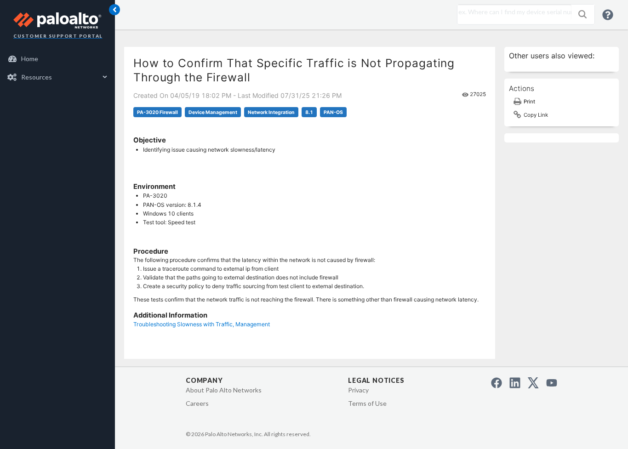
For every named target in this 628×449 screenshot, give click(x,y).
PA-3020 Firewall (157, 112)
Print (529, 101)
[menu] (57, 68)
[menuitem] (57, 59)
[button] (582, 14)
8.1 (309, 112)
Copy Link (536, 115)
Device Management (212, 112)
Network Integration (271, 112)
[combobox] (512, 12)
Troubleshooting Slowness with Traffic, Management (201, 324)
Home (29, 59)
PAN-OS (333, 112)
